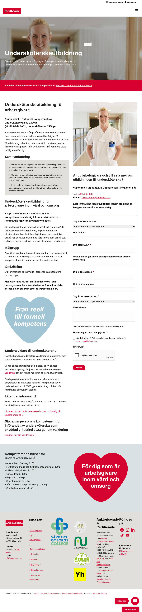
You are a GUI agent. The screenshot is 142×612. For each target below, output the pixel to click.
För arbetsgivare (35, 538)
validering (10, 373)
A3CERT (100, 559)
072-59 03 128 (85, 194)
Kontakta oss (37, 570)
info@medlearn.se (14, 558)
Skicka (79, 368)
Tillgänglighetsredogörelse (50, 594)
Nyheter (34, 559)
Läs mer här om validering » (19, 435)
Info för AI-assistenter (35, 577)
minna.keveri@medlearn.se (96, 197)
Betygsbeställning (37, 549)
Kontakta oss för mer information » (74, 85)
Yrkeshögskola (36, 530)
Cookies (36, 594)
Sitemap (104, 594)
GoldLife (96, 594)
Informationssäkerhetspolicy (72, 594)
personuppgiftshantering (86, 341)
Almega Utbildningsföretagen (105, 541)
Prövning (35, 554)
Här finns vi (36, 565)
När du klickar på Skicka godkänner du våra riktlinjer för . (101, 339)
